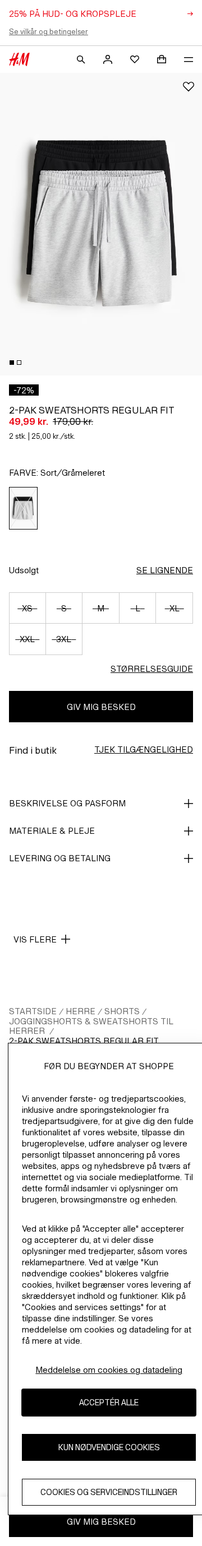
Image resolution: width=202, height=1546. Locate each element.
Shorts (122, 1011)
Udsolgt (24, 570)
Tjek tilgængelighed (143, 749)
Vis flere (35, 939)
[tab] (12, 362)
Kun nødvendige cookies (109, 1447)
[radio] (24, 508)
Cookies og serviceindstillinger (108, 1492)
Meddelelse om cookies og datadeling (108, 1370)
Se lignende (164, 570)
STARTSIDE (33, 1011)
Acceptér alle (109, 1402)
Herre (80, 1011)
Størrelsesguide (152, 669)
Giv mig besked (101, 707)
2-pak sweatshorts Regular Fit (84, 1041)
